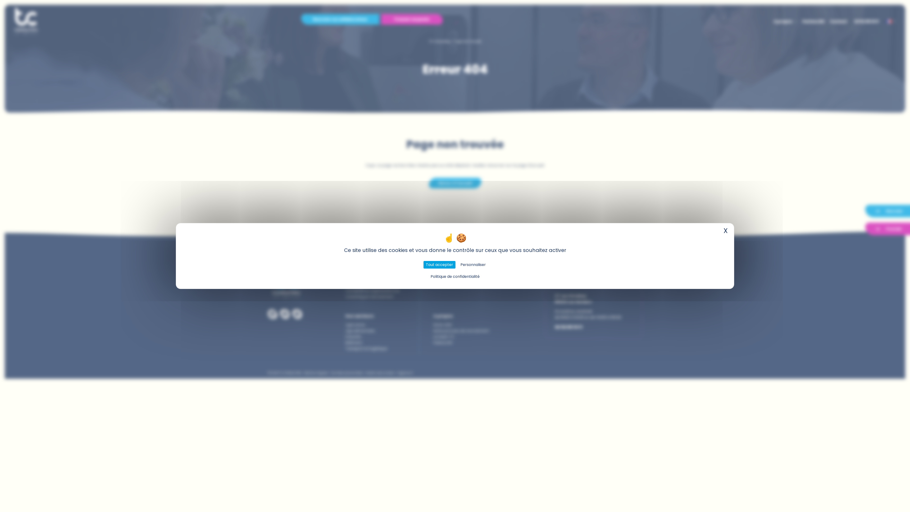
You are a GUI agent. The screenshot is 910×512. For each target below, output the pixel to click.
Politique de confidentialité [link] (455, 276)
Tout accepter (439, 264)
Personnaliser (473, 264)
